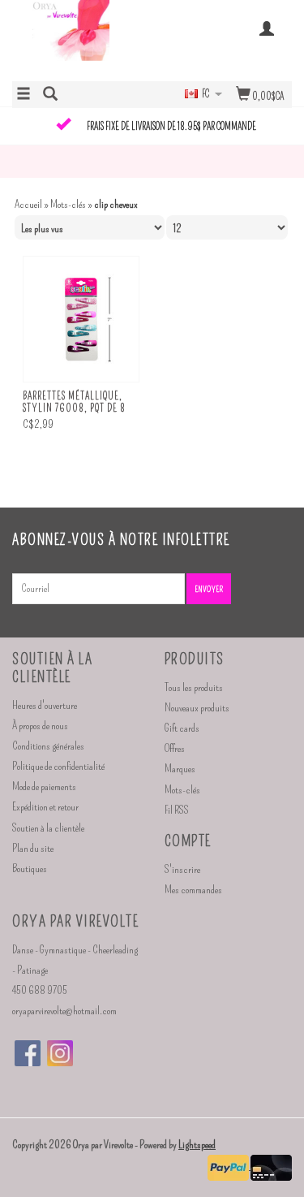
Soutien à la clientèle (48, 828)
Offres (175, 748)
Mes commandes (193, 890)
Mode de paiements (44, 786)
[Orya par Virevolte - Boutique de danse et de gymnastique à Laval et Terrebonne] (82, 39)
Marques (180, 769)
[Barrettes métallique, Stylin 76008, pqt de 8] (81, 319)
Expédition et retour (45, 807)
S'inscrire (182, 869)
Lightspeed (197, 1145)
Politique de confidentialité (58, 766)
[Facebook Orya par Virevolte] (28, 1053)
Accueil (28, 204)
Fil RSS (177, 810)
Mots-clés (68, 204)
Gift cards (182, 728)
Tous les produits (194, 687)
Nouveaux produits (197, 708)
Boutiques (29, 868)
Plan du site (33, 848)
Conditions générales (48, 746)
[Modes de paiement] (229, 1166)
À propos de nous (40, 725)
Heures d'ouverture (44, 705)
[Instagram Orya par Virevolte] (60, 1053)
